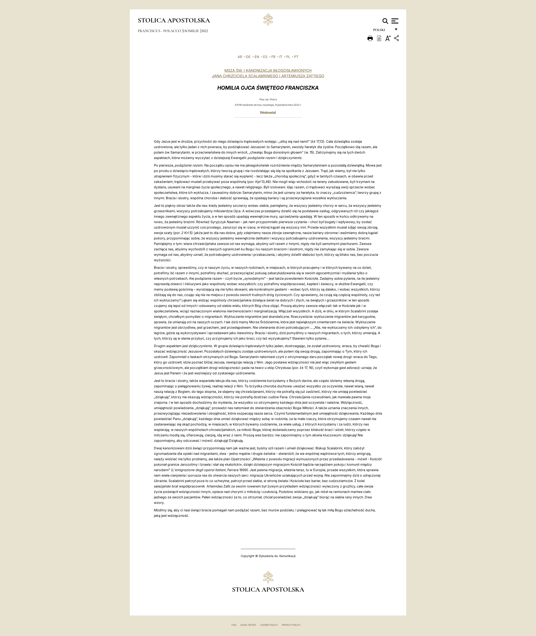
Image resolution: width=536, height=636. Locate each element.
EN (257, 57)
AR (240, 57)
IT (280, 57)
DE (248, 57)
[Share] (397, 39)
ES (265, 57)
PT (296, 57)
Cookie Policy (269, 624)
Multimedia (268, 112)
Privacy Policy (291, 624)
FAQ (234, 624)
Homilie (191, 30)
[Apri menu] (394, 21)
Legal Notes (248, 624)
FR (273, 57)
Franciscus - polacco (160, 30)
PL (288, 57)
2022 (204, 30)
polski (382, 31)
